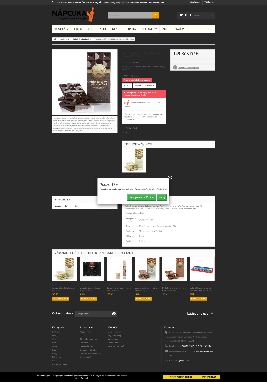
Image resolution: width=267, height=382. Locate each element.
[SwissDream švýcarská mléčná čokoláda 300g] (202, 269)
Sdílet (138, 86)
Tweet (127, 86)
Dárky (132, 29)
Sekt (103, 29)
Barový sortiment (59, 364)
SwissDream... (196, 284)
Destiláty (61, 29)
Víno (91, 29)
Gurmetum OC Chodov (90, 350)
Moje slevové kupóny (117, 346)
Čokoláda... (140, 284)
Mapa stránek (85, 357)
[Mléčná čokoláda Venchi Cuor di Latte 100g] (174, 269)
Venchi (136, 76)
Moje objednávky (115, 332)
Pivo (54, 350)
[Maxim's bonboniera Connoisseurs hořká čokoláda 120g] (92, 269)
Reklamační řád (86, 346)
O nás (82, 335)
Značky (180, 29)
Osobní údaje (113, 343)
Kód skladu (126, 63)
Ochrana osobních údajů (90, 354)
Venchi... (111, 284)
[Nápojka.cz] (78, 14)
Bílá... (54, 284)
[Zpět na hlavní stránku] (55, 39)
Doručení (84, 343)
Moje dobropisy (114, 335)
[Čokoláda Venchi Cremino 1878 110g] (147, 269)
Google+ (150, 86)
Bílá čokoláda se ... (130, 175)
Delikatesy (149, 29)
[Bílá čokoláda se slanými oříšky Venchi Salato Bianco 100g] (134, 160)
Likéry (78, 29)
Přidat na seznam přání (188, 68)
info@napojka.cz (182, 361)
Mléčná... (166, 284)
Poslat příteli (131, 128)
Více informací (81, 378)
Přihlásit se (208, 2)
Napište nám (195, 2)
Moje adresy (113, 339)
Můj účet (113, 327)
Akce (165, 29)
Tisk (127, 132)
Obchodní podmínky (89, 339)
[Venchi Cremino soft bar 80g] (119, 269)
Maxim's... (84, 284)
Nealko (117, 29)
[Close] (170, 177)
